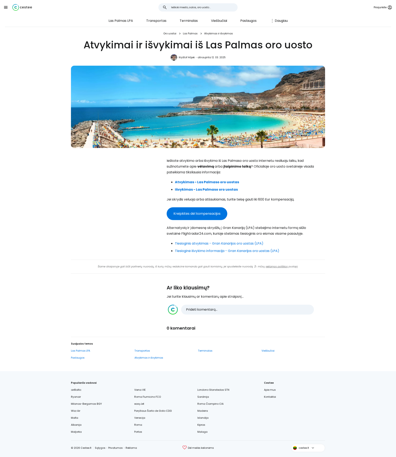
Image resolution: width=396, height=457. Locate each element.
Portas (138, 432)
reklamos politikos (277, 266)
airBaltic (76, 390)
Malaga (202, 432)
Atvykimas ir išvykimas (218, 33)
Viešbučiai (219, 20)
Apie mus (270, 390)
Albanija (76, 425)
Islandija (203, 418)
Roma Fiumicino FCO (147, 397)
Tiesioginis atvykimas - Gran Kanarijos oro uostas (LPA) (219, 243)
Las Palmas (190, 33)
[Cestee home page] (22, 7)
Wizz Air (75, 411)
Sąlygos (100, 448)
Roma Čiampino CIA (210, 404)
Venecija (139, 418)
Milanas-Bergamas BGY (86, 404)
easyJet (139, 404)
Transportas (156, 20)
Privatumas (115, 448)
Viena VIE (140, 390)
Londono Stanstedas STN (213, 390)
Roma (138, 425)
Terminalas (189, 20)
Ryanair (76, 397)
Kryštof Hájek (187, 57)
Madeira (202, 411)
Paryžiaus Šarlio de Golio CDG (153, 411)
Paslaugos (248, 20)
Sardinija (203, 397)
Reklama (131, 448)
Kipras (201, 425)
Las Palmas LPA (120, 20)
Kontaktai (270, 397)
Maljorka (76, 432)
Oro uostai (169, 33)
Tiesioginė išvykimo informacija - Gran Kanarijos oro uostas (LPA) (227, 250)
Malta (74, 418)
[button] (5, 7)
